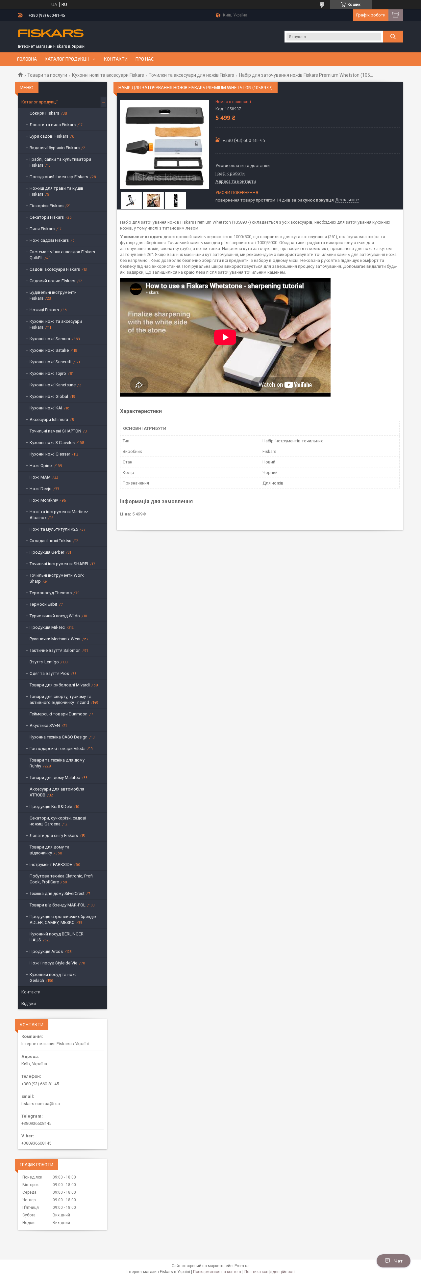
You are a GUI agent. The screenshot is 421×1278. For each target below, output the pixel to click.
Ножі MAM (40, 477)
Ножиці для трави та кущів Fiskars (57, 191)
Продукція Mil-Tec (47, 627)
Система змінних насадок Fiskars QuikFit (62, 254)
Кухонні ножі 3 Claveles (52, 442)
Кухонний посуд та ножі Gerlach (53, 977)
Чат (398, 1261)
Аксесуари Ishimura (49, 419)
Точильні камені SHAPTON (55, 431)
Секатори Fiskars (47, 217)
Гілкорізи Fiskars (46, 205)
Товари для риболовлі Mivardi (60, 684)
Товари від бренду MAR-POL (58, 905)
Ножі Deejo (41, 488)
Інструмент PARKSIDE (51, 864)
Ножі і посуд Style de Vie (53, 962)
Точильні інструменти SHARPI (59, 563)
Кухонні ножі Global (49, 396)
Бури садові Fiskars (49, 136)
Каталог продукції (67, 59)
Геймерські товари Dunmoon (58, 713)
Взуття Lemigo (44, 661)
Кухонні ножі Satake (49, 350)
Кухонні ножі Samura (50, 338)
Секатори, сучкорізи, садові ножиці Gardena (58, 821)
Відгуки (28, 1003)
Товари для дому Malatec (55, 777)
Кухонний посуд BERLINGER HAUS (57, 936)
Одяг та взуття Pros (49, 673)
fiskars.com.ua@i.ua (40, 1103)
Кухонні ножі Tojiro (48, 373)
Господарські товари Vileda (58, 748)
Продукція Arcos (46, 951)
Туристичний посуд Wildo (55, 615)
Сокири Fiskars (44, 113)
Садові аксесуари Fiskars (55, 269)
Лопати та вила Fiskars (53, 124)
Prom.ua (242, 1266)
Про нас (145, 59)
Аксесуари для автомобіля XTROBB (57, 792)
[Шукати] (393, 36)
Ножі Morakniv (44, 500)
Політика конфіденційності (269, 1271)
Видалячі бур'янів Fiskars (55, 147)
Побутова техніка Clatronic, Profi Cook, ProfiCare (61, 879)
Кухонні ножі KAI (46, 407)
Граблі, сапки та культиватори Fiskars (60, 162)
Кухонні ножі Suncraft (51, 361)
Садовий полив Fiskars (52, 280)
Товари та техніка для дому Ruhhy (57, 763)
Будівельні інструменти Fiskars (53, 295)
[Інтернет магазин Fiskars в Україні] (51, 33)
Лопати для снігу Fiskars (54, 835)
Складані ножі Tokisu (50, 540)
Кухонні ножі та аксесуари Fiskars (108, 75)
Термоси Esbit (43, 604)
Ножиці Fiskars (44, 309)
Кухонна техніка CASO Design (58, 737)
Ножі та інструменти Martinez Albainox (59, 514)
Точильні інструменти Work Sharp (57, 578)
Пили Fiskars (42, 228)
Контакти (116, 59)
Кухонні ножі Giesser (50, 454)
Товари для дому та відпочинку (49, 850)
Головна (27, 59)
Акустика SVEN (45, 725)
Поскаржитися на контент (217, 1271)
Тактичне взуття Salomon (55, 650)
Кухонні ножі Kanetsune (53, 384)
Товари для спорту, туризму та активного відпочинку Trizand (60, 699)
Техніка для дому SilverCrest (57, 893)
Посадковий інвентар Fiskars (59, 176)
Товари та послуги (47, 75)
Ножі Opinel (41, 465)
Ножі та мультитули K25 (54, 529)
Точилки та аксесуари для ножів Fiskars (191, 75)
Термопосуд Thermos (51, 592)
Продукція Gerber (47, 552)
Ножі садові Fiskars (49, 240)
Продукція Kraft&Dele (51, 806)
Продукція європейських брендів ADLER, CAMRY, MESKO (63, 919)
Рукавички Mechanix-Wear (55, 638)
